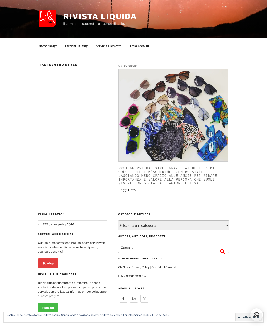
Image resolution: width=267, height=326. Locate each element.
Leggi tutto (127, 190)
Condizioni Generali (163, 267)
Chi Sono (124, 267)
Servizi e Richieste (108, 46)
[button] (256, 314)
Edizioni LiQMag (76, 46)
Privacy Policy (140, 267)
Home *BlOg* (48, 46)
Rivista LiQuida (100, 16)
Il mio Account (139, 46)
